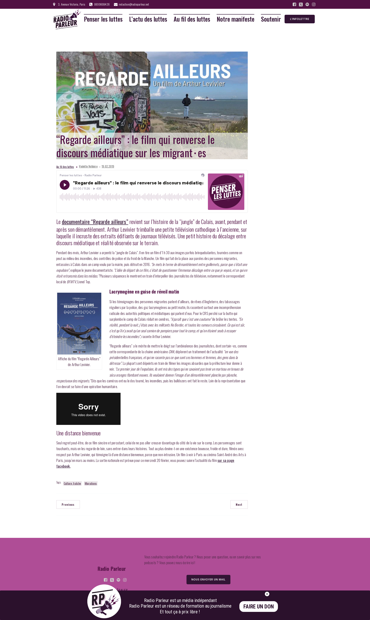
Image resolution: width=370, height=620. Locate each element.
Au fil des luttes (192, 19)
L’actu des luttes (148, 19)
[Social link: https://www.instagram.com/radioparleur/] (313, 4)
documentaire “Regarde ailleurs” (95, 221)
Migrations (91, 483)
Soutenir (271, 19)
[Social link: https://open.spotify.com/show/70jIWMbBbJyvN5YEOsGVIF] (307, 4)
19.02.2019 (108, 166)
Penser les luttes (103, 19)
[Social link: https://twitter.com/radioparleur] (301, 4)
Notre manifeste (235, 19)
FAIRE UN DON (258, 607)
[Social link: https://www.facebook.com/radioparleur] (294, 4)
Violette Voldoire (88, 166)
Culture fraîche (72, 483)
